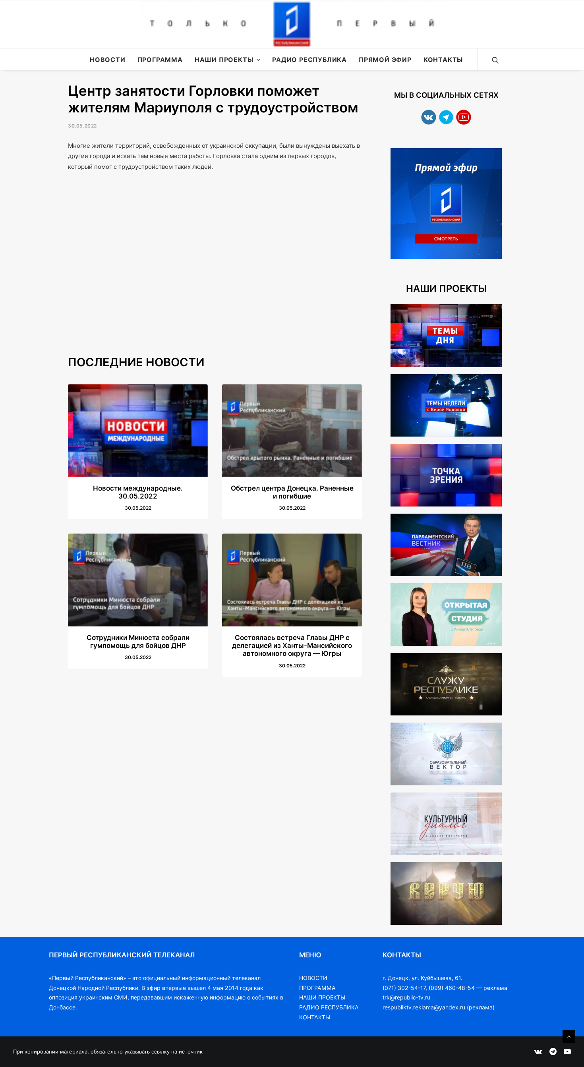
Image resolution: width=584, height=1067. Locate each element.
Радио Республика (309, 60)
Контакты (443, 60)
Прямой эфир (385, 60)
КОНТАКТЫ (314, 1017)
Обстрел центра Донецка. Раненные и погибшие (292, 492)
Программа (160, 60)
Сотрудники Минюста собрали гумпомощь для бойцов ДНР (138, 641)
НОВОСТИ (313, 977)
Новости (108, 60)
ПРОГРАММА (317, 987)
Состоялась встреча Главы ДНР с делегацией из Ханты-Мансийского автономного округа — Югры (292, 646)
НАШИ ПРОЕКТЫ (322, 997)
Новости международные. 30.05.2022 (138, 492)
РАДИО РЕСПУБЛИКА (329, 1007)
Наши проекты (224, 60)
